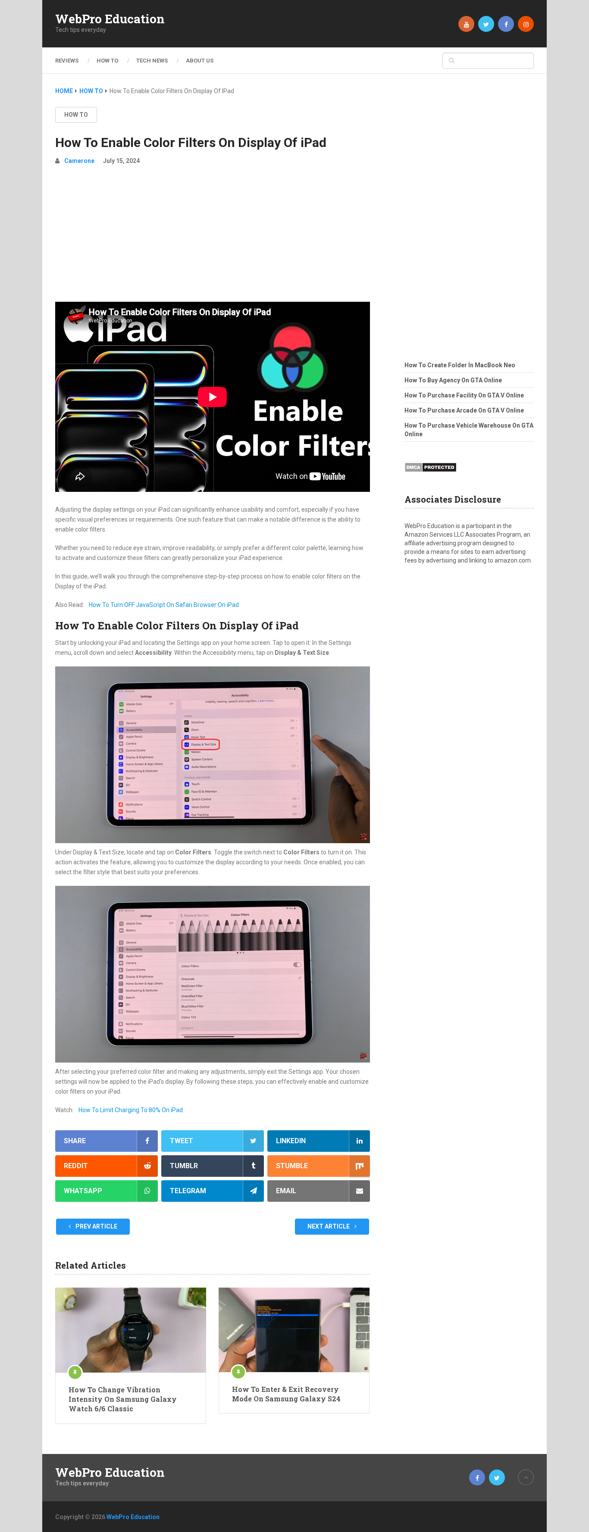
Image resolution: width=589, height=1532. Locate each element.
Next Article (329, 1226)
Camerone (79, 160)
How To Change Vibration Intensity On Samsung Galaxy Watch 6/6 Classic (123, 1399)
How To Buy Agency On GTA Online (453, 380)
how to (76, 114)
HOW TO (107, 60)
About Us (199, 60)
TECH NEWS (152, 60)
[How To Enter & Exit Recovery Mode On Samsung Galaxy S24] (294, 1330)
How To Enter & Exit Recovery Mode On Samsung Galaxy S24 (286, 1394)
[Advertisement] (212, 237)
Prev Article (95, 1226)
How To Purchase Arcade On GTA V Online (464, 410)
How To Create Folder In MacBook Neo (459, 365)
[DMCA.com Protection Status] (430, 474)
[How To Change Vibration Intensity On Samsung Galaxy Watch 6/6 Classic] (130, 1330)
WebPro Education (110, 19)
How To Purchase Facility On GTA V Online (464, 395)
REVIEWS (66, 60)
